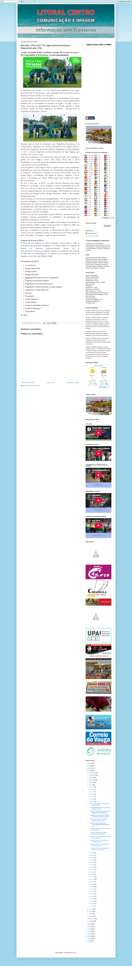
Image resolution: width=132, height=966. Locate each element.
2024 (89, 768)
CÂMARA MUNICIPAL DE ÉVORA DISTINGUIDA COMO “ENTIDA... (100, 816)
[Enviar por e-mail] (48, 323)
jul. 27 (92, 796)
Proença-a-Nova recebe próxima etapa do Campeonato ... (99, 848)
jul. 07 (92, 891)
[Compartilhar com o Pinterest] (55, 323)
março (91, 916)
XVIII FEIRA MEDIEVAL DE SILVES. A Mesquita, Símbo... (100, 808)
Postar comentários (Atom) (32, 385)
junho (90, 909)
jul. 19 (92, 865)
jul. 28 (92, 794)
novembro (92, 775)
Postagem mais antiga (72, 382)
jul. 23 (92, 855)
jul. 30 (92, 789)
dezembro (92, 773)
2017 (89, 936)
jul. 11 (92, 884)
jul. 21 (92, 860)
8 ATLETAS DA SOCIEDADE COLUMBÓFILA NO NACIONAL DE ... (99, 824)
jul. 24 (92, 852)
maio (90, 911)
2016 (89, 938)
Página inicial (50, 382)
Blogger (74, 952)
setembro (91, 780)
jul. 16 (92, 872)
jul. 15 (92, 874)
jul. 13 (92, 879)
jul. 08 (92, 889)
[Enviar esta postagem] (44, 323)
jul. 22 (92, 857)
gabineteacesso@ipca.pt (34, 251)
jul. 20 (92, 862)
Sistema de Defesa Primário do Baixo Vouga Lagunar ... (100, 837)
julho (90, 785)
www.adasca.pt (98, 485)
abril (90, 914)
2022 (89, 924)
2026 (89, 763)
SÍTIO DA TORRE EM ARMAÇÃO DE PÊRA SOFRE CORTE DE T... (100, 812)
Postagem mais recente (27, 382)
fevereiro (91, 918)
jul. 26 (92, 799)
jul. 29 (92, 792)
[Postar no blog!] (50, 323)
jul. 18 (92, 867)
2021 (89, 926)
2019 (89, 931)
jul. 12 (92, 881)
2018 (89, 934)
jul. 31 (92, 787)
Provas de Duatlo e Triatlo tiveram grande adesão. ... (99, 804)
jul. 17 (92, 869)
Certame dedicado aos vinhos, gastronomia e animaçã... (98, 833)
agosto (91, 782)
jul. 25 (92, 801)
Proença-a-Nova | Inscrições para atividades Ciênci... (99, 841)
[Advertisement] (98, 82)
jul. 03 (92, 901)
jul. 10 (92, 886)
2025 (89, 766)
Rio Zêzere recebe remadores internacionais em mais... (98, 820)
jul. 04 (92, 898)
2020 (89, 929)
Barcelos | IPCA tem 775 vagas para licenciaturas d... (100, 829)
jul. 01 (92, 906)
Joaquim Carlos (92, 233)
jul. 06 (92, 894)
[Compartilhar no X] (52, 323)
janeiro (91, 921)
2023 (89, 770)
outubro (91, 777)
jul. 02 (92, 903)
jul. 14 (92, 877)
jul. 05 (92, 896)
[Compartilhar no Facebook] (53, 323)
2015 (89, 941)
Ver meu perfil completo (92, 236)
